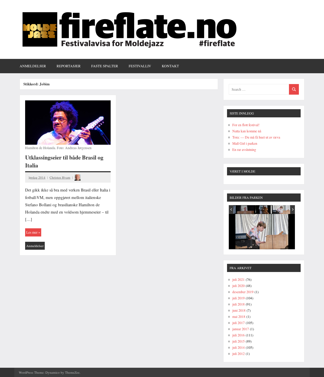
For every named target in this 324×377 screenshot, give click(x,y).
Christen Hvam (60, 177)
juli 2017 (238, 322)
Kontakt (170, 66)
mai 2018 (238, 316)
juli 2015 (238, 341)
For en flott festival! (245, 124)
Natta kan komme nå (246, 131)
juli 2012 (238, 353)
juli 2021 (238, 279)
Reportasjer (69, 66)
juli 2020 (238, 285)
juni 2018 (239, 310)
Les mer (31, 232)
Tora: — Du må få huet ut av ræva (256, 137)
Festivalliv (140, 66)
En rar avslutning (244, 149)
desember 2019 (242, 291)
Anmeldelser (33, 66)
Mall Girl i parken (244, 143)
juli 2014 (238, 347)
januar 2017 (240, 328)
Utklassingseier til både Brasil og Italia (64, 161)
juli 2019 (238, 298)
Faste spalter (104, 66)
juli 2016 (238, 335)
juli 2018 (238, 304)
